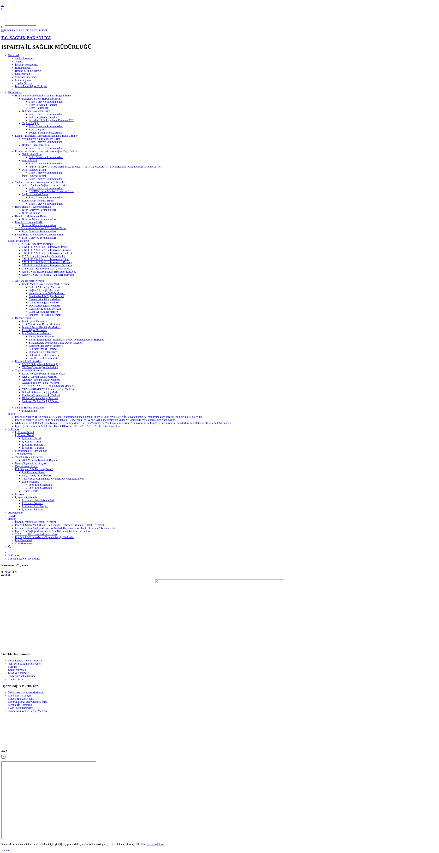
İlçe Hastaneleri (23, 540)
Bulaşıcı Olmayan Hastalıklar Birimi (41, 98)
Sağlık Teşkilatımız (18, 240)
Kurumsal (13, 55)
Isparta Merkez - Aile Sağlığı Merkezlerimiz (45, 284)
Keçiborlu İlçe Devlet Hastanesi (46, 345)
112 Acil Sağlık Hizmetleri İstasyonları (36, 534)
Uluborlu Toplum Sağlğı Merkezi (40, 398)
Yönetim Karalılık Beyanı (29, 457)
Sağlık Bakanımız (24, 58)
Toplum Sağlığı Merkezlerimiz (45, 132)
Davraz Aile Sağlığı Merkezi (44, 305)
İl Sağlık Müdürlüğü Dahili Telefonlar (35, 521)
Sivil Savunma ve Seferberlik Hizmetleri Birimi (40, 228)
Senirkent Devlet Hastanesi (43, 348)
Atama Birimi (29, 160)
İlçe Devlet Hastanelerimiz (36, 333)
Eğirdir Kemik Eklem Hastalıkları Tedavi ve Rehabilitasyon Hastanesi (66, 339)
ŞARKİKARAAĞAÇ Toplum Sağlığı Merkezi (47, 385)
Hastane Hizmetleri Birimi (36, 144)
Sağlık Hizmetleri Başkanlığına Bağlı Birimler (40, 182)
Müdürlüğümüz (23, 80)
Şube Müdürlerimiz (25, 77)
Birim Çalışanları (38, 129)
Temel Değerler (30, 490)
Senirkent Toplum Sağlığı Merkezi (40, 401)
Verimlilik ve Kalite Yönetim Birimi (41, 138)
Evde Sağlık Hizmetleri (34, 330)
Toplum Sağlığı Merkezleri (29, 370)
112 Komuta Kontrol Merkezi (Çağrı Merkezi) (47, 268)
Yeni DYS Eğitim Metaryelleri (24, 663)
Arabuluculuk (15, 512)
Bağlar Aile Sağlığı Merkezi (44, 290)
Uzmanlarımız (22, 73)
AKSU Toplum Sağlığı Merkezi (39, 376)
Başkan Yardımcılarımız (28, 70)
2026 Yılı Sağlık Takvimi (21, 676)
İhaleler (12, 413)
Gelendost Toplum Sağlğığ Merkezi (41, 392)
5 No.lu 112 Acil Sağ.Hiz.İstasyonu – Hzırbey (47, 262)
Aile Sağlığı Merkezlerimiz (29, 280)
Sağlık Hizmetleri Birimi (35, 194)
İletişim (12, 518)
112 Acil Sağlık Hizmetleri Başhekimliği (44, 256)
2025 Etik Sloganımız (40, 487)
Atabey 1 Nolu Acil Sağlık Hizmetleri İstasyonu (48, 274)
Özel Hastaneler (23, 543)
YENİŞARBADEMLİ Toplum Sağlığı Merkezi (48, 389)
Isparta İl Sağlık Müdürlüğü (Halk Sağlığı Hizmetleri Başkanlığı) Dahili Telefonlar (59, 524)
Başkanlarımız (23, 67)
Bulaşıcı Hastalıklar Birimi (36, 110)
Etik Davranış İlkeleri (33, 472)
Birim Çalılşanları (38, 107)
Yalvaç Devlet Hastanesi (42, 336)
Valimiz (19, 61)
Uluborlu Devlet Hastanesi (43, 351)
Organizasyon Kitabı (26, 466)
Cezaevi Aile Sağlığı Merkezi (45, 299)
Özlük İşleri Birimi (32, 154)
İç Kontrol (13, 429)
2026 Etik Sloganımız (40, 484)
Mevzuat (20, 494)
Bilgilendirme (29, 410)
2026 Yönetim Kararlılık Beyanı (39, 460)
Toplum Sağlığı (30, 123)
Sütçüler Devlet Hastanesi (43, 358)
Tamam (5, 850)
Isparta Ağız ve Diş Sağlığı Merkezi (41, 327)
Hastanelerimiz (23, 317)
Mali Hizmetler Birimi (34, 169)
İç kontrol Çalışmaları (26, 497)
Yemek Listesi (15, 679)
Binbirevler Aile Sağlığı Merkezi (46, 296)
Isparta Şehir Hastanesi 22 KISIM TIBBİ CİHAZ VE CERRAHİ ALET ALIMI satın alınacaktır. (67, 426)
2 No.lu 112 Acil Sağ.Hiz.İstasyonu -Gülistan (46, 250)
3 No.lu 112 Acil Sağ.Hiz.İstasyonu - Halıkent (47, 253)
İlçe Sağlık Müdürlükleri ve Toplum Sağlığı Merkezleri (44, 537)
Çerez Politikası (155, 844)
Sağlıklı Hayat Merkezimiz (29, 407)
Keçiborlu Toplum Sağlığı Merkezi (41, 395)
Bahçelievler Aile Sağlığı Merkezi (47, 293)
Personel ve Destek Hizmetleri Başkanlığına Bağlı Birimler (47, 151)
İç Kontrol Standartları (34, 444)
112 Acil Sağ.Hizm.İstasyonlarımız (34, 243)
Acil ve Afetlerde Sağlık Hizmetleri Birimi (45, 185)
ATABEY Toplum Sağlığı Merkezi (41, 379)
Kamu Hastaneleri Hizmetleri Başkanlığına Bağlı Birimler (46, 135)
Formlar (12, 666)
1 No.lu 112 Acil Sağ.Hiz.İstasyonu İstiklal (45, 246)
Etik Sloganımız (30, 481)
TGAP (12, 515)
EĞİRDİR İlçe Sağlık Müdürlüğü (40, 364)
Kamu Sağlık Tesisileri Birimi (38, 200)
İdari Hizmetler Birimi (34, 175)
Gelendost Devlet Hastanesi (44, 355)
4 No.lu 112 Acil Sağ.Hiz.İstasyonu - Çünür (45, 259)
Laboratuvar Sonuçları (20, 695)
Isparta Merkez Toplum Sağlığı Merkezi (43, 373)
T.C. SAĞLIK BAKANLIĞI (26, 38)
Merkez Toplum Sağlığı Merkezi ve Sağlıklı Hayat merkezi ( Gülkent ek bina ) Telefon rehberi (66, 528)
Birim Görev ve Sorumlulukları (46, 101)
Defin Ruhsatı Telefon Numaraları (26, 660)
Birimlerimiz (15, 92)
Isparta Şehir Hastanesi (34, 321)
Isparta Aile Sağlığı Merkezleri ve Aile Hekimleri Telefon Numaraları (52, 531)
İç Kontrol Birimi (24, 432)
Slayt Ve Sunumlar (18, 672)
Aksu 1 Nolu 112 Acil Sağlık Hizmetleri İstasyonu (49, 271)
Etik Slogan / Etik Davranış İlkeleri (34, 469)
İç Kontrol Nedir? (24, 435)
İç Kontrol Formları (32, 503)
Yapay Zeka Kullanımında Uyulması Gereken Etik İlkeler (53, 478)
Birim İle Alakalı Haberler (43, 104)
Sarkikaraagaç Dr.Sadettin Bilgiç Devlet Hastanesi (56, 342)
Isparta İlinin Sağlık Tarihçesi (31, 86)
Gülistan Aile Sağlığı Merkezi (45, 308)
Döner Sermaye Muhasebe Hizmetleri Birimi (39, 234)
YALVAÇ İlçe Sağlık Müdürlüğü (40, 367)
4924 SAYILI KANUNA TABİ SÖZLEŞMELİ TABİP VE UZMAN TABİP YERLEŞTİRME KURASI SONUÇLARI (95, 166)
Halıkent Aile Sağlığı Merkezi (45, 314)
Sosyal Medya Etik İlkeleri (36, 475)
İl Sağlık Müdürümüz (26, 64)
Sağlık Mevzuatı (17, 669)
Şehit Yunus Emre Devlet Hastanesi (41, 324)
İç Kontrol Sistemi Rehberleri (38, 500)
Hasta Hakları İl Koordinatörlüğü (33, 206)
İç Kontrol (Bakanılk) (33, 447)
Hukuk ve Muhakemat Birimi (31, 216)
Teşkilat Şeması (23, 83)
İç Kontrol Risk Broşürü (35, 506)
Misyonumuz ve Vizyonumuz (31, 450)
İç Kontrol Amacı (31, 441)
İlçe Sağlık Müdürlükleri (28, 361)
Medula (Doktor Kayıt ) (21, 698)
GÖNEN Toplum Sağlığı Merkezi (40, 382)
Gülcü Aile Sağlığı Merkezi (43, 311)
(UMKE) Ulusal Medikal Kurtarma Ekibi (51, 191)
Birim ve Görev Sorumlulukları (39, 219)
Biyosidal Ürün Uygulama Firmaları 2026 (51, 120)
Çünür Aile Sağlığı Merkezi (44, 302)
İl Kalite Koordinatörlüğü (29, 222)
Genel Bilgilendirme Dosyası (30, 463)
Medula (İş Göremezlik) (21, 704)
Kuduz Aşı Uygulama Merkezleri (26, 692)
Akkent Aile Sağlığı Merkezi (44, 287)
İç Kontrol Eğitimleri (33, 509)
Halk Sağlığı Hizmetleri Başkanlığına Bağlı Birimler (43, 95)
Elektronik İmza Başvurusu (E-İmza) (28, 701)
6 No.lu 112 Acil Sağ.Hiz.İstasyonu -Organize (47, 265)
